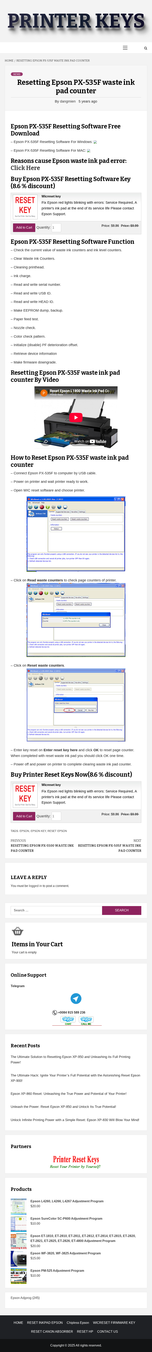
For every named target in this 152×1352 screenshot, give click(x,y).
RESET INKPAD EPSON (45, 1322)
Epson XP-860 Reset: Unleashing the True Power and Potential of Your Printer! (69, 1094)
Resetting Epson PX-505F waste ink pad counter (109, 846)
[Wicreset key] (25, 207)
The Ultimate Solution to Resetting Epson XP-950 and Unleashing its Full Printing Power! (70, 1059)
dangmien (68, 101)
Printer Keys (76, 21)
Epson (24, 831)
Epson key (38, 831)
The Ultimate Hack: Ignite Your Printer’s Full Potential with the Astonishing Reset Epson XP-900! (75, 1078)
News (16, 74)
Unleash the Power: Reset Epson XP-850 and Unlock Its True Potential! (63, 1107)
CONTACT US (107, 1331)
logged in (35, 886)
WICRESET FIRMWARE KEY (114, 1322)
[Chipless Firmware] (76, 1162)
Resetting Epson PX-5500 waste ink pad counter (42, 846)
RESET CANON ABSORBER (52, 1331)
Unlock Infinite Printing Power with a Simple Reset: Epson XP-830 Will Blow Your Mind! (75, 1120)
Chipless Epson (78, 1322)
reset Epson (57, 831)
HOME (18, 1322)
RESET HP (85, 1331)
